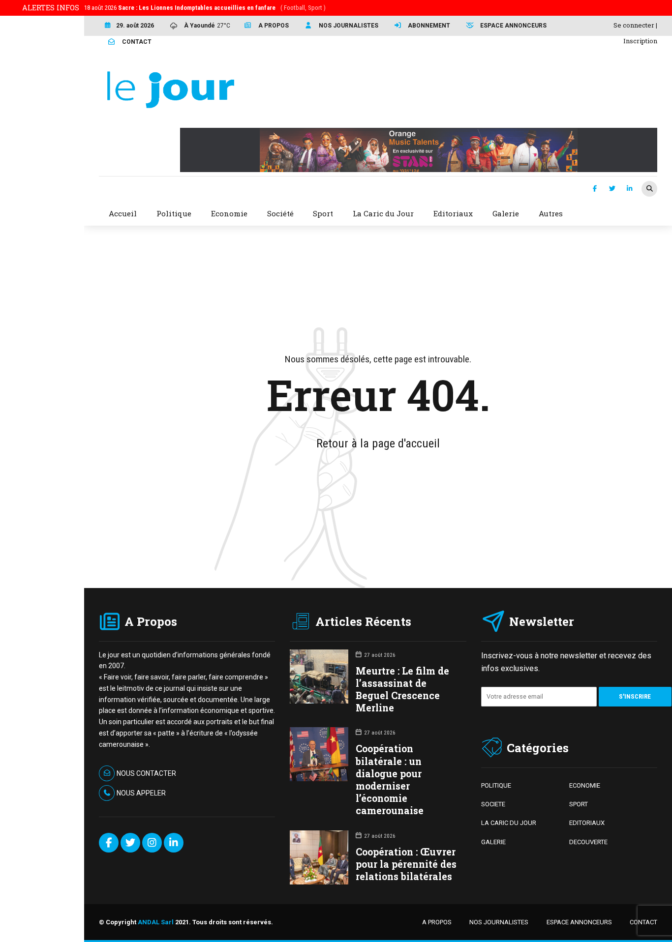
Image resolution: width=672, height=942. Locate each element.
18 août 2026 (205, 7)
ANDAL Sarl (156, 922)
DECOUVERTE (588, 842)
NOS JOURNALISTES (498, 922)
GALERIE (493, 842)
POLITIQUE (496, 785)
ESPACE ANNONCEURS (579, 922)
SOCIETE (493, 804)
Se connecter (633, 25)
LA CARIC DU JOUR (508, 822)
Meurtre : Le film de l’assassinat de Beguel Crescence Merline (402, 689)
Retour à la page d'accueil (378, 443)
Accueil (123, 213)
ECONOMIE (584, 785)
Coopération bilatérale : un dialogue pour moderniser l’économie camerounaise (390, 779)
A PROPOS (437, 922)
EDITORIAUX (587, 822)
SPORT (578, 804)
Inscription (640, 40)
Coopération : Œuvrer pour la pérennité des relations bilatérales (406, 864)
